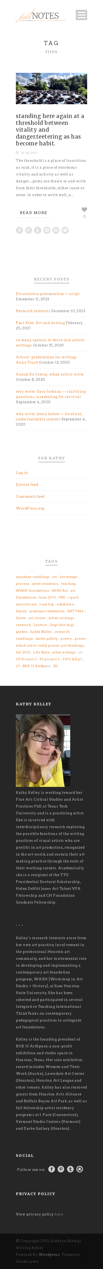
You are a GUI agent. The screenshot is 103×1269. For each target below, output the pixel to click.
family (21, 611)
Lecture (40, 625)
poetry (66, 638)
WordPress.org (30, 508)
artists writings (61, 618)
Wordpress (49, 1255)
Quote (21, 618)
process (22, 584)
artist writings (64, 652)
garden (21, 632)
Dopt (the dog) (62, 625)
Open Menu (81, 15)
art (54, 577)
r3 (18, 666)
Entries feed (27, 485)
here (59, 1214)
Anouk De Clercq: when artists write (50, 374)
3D (55, 666)
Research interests (33, 311)
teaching (68, 584)
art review (37, 618)
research (23, 625)
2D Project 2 (26, 659)
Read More (33, 213)
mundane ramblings (33, 577)
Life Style (41, 652)
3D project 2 (49, 659)
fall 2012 (23, 652)
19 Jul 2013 (29, 153)
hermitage (68, 577)
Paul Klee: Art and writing (40, 323)
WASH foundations (32, 590)
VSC (62, 597)
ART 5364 (75, 611)
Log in (22, 473)
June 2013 (47, 597)
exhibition (65, 604)
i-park (73, 597)
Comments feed (30, 496)
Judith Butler (41, 632)
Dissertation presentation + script (47, 294)
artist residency (45, 584)
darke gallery (47, 638)
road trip (46, 604)
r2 (80, 652)
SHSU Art (60, 590)
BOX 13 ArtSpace (36, 666)
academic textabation (47, 611)
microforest (26, 604)
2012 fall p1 (72, 659)
